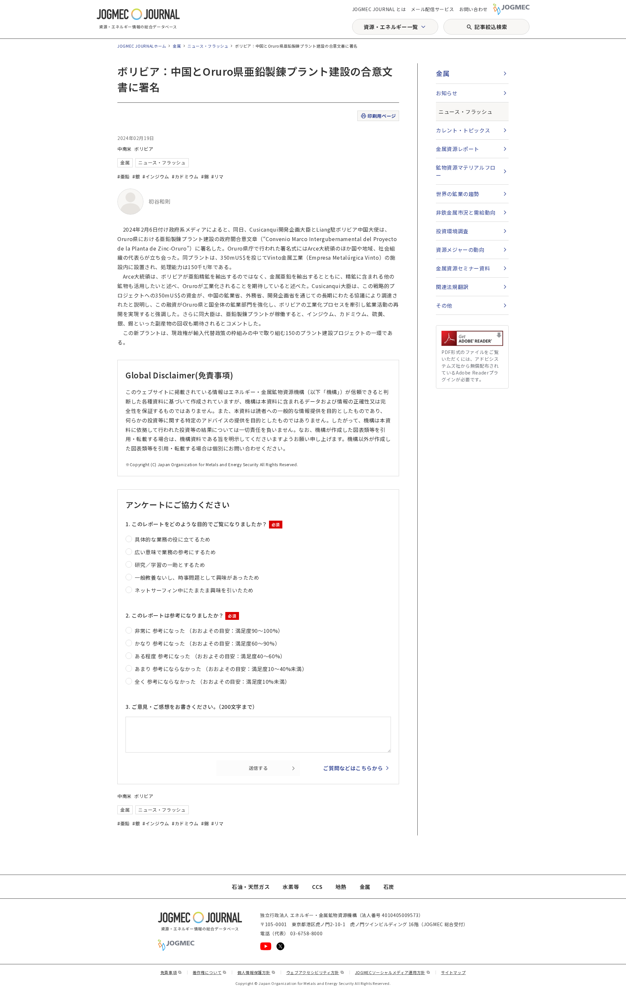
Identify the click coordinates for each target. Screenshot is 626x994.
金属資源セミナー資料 (463, 268)
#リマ (217, 176)
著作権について (210, 972)
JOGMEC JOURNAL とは (379, 9)
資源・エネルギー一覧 (391, 27)
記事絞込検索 (490, 27)
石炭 (388, 887)
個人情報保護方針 (256, 972)
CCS (317, 887)
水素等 (291, 887)
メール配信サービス (432, 9)
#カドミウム (185, 176)
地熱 (340, 887)
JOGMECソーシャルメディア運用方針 (392, 972)
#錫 (205, 176)
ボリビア (144, 148)
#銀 (136, 176)
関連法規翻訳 (452, 287)
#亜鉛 (123, 176)
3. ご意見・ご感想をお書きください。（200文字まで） (192, 707)
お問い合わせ (473, 9)
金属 (177, 46)
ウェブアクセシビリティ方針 (315, 972)
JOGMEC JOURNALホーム (141, 46)
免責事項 (171, 972)
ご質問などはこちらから (353, 768)
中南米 (124, 148)
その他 (444, 305)
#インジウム (155, 176)
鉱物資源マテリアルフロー (466, 171)
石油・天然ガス (251, 887)
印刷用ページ (381, 116)
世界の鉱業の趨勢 (457, 194)
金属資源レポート (457, 149)
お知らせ (447, 93)
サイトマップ (453, 972)
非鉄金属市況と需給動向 (466, 212)
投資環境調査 (452, 231)
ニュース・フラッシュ (207, 46)
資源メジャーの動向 (460, 249)
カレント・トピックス (463, 130)
